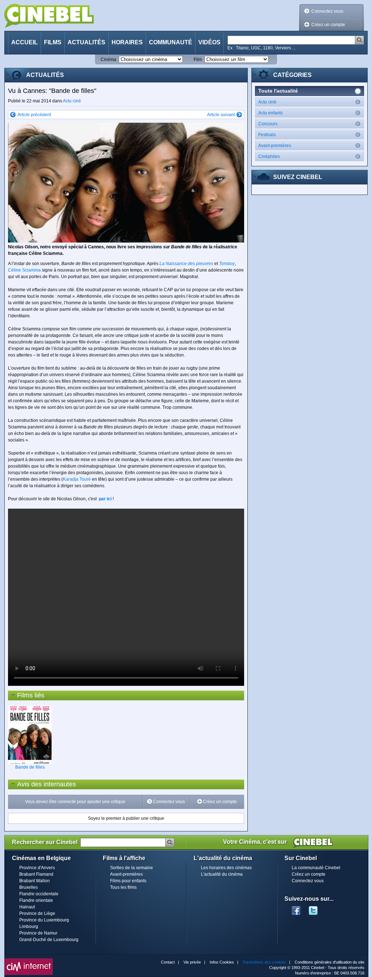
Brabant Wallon (34, 880)
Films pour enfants (128, 880)
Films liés (30, 695)
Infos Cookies (222, 962)
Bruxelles (28, 887)
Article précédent (34, 114)
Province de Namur (38, 933)
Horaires (127, 42)
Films (52, 42)
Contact (168, 962)
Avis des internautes (42, 784)
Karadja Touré (77, 479)
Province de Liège (37, 913)
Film (198, 59)
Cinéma (108, 59)
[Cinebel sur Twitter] (317, 908)
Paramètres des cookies (264, 962)
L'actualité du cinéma (222, 874)
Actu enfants (270, 112)
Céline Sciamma (24, 270)
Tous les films (123, 887)
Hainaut (27, 906)
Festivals (267, 134)
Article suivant (221, 114)
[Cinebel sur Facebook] (296, 908)
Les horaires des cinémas (226, 867)
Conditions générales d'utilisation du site (329, 962)
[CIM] (29, 960)
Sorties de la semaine (131, 867)
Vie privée (192, 962)
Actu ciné (72, 100)
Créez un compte (328, 24)
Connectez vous (327, 11)
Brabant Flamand (36, 874)
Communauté (170, 42)
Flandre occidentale (38, 893)
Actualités (86, 42)
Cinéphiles (269, 156)
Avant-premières (274, 145)
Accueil (24, 42)
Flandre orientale (36, 900)
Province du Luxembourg (44, 920)
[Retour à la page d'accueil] (49, 16)
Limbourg (28, 926)
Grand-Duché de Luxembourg (48, 939)
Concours (268, 123)
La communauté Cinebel (316, 867)
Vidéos (209, 42)
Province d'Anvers (37, 867)
